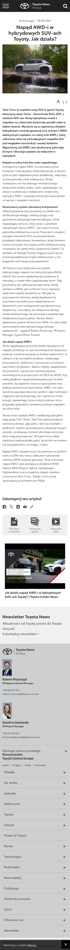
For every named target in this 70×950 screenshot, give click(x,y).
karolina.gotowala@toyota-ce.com (21, 737)
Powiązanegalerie (35, 530)
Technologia (26, 20)
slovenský (40, 765)
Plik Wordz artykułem (14, 530)
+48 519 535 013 (10, 733)
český (28, 765)
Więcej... (32, 945)
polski (5, 765)
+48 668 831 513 (10, 690)
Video (5, 17)
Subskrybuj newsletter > (20, 633)
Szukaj (6, 26)
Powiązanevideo (56, 530)
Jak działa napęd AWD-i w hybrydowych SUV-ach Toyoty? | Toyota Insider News (33, 595)
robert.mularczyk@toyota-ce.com (20, 693)
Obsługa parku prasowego (21, 750)
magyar (17, 765)
